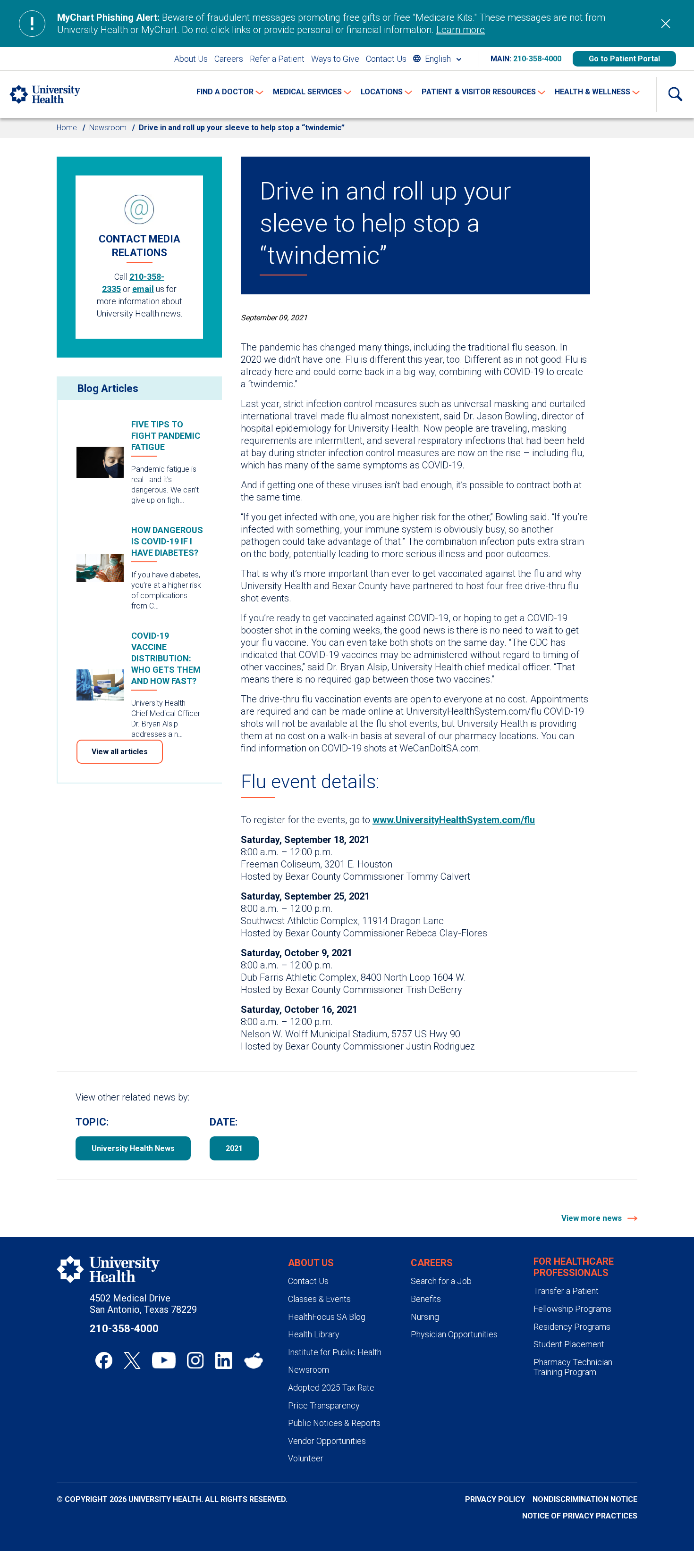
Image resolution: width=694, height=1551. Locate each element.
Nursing (425, 1317)
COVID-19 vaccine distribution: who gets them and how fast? (166, 658)
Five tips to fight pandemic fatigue (165, 435)
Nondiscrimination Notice (585, 1499)
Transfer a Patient (566, 1291)
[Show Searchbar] (675, 94)
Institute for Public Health (334, 1352)
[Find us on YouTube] (163, 1360)
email (143, 289)
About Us (191, 59)
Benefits (426, 1299)
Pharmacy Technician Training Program (572, 1367)
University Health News (133, 1148)
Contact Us (386, 59)
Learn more (460, 29)
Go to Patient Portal (624, 58)
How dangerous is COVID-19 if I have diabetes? (167, 541)
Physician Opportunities (454, 1334)
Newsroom (108, 127)
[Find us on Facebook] (104, 1360)
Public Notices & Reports (334, 1423)
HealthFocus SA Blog (326, 1317)
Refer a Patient (277, 59)
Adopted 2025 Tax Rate (331, 1388)
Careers (228, 59)
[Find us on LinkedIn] (224, 1360)
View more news (592, 1218)
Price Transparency (324, 1405)
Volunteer (305, 1458)
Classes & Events (319, 1299)
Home (67, 127)
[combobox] (437, 58)
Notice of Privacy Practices (579, 1515)
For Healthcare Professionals (573, 1267)
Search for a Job (441, 1281)
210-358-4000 (537, 58)
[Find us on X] (132, 1360)
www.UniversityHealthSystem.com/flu (453, 820)
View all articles (120, 751)
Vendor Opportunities (327, 1441)
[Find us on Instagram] (195, 1360)
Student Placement (568, 1344)
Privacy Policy (495, 1499)
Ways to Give (335, 59)
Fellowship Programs (572, 1309)
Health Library (313, 1334)
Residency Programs (571, 1327)
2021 (234, 1148)
